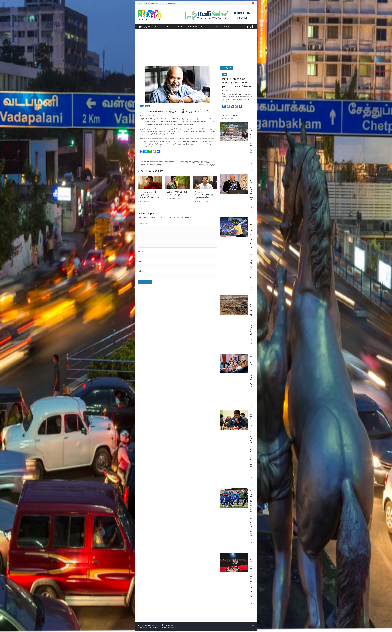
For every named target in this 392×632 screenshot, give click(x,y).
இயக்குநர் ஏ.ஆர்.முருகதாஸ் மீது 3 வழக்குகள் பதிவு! (204, 194)
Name (141, 251)
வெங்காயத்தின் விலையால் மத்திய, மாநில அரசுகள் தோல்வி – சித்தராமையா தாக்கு (157, 163)
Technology (213, 27)
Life (201, 27)
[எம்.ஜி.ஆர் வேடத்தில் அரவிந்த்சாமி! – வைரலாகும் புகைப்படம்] (150, 177)
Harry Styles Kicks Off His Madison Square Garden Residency (251, 575)
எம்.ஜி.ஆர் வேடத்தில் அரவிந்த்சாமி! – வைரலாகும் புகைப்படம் (149, 194)
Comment (142, 223)
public (224, 74)
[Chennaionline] (140, 26)
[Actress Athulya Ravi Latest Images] (177, 177)
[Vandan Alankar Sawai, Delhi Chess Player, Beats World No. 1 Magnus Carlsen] (234, 448)
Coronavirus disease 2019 (230, 115)
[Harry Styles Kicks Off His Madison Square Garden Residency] (234, 582)
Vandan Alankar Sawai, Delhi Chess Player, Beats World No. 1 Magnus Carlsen (251, 441)
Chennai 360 (178, 27)
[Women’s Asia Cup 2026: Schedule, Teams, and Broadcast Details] (234, 520)
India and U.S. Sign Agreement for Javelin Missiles (251, 317)
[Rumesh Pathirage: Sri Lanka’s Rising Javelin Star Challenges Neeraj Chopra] (234, 255)
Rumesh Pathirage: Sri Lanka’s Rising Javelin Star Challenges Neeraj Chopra (251, 249)
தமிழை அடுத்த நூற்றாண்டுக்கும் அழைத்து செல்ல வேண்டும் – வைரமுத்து (198, 163)
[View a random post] (251, 26)
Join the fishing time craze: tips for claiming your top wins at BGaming (237, 82)
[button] (148, 26)
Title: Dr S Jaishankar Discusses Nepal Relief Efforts (251, 374)
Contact (226, 27)
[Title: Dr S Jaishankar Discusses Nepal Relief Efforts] (234, 381)
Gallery (191, 27)
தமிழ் (145, 27)
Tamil (142, 106)
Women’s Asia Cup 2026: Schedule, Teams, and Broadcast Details (251, 512)
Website (141, 271)
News (155, 27)
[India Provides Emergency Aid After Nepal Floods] (234, 147)
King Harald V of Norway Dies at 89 (251, 188)
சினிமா (147, 106)
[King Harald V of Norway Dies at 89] (234, 195)
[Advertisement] (196, 50)
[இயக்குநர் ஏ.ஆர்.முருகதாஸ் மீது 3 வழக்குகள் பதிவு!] (205, 177)
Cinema (165, 27)
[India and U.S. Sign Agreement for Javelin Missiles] (234, 324)
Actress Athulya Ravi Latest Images (177, 193)
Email (140, 261)
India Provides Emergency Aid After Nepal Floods (251, 140)
